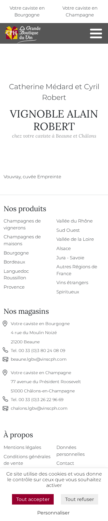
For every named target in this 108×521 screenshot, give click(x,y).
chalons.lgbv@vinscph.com (39, 408)
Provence (14, 287)
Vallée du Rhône (74, 221)
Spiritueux (67, 292)
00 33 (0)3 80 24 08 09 (42, 350)
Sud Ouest (68, 230)
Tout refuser (79, 499)
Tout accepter (33, 499)
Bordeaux (14, 262)
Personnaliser (53, 513)
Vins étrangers (72, 282)
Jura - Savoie (70, 257)
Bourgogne (16, 253)
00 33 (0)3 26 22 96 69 (41, 399)
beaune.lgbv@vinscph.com (39, 359)
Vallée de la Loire (75, 239)
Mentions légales (22, 447)
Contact (65, 463)
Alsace (63, 248)
